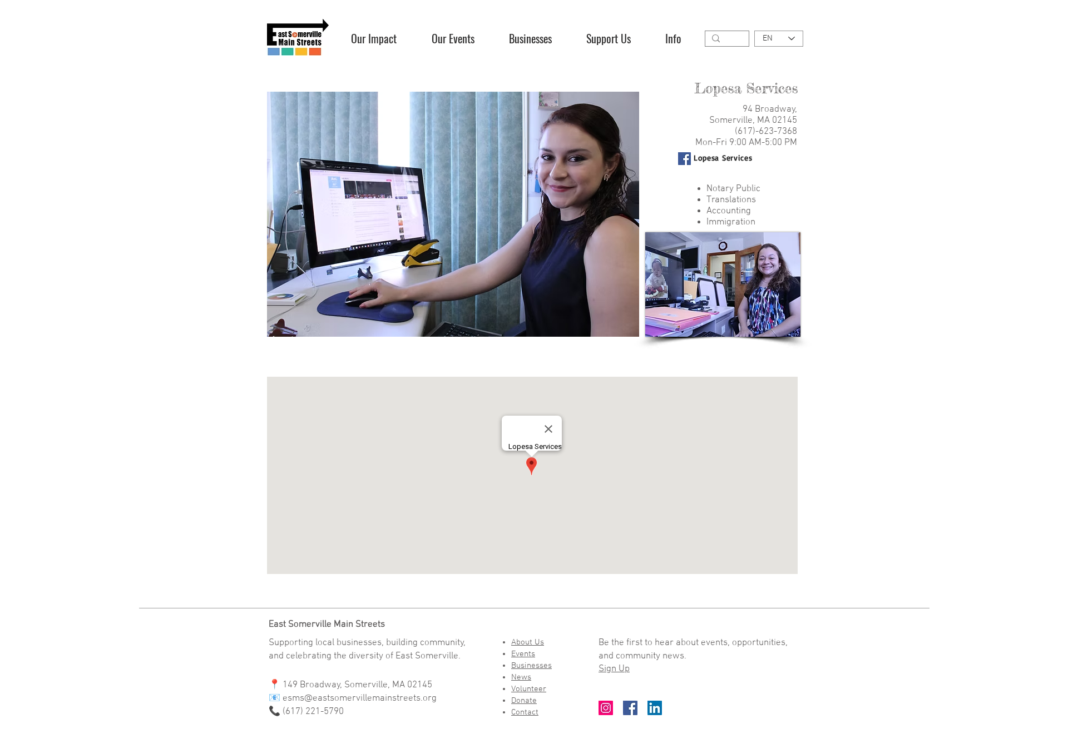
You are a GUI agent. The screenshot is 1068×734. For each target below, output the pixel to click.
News (521, 677)
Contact (524, 712)
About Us (527, 642)
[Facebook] (684, 158)
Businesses (531, 666)
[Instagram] (606, 708)
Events (523, 654)
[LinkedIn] (654, 708)
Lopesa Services (723, 157)
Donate (524, 701)
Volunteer (528, 689)
